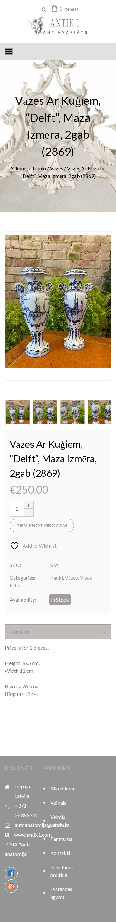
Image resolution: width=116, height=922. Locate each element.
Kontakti (60, 853)
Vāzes (56, 168)
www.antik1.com (33, 834)
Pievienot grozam (41, 525)
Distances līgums (61, 893)
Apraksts (20, 632)
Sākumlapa (61, 788)
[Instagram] (11, 886)
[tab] (58, 631)
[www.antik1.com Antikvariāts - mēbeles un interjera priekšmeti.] (58, 27)
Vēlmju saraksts (59, 821)
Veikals (58, 802)
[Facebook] (11, 873)
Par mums (61, 839)
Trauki (39, 168)
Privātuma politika (61, 871)
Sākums (19, 168)
